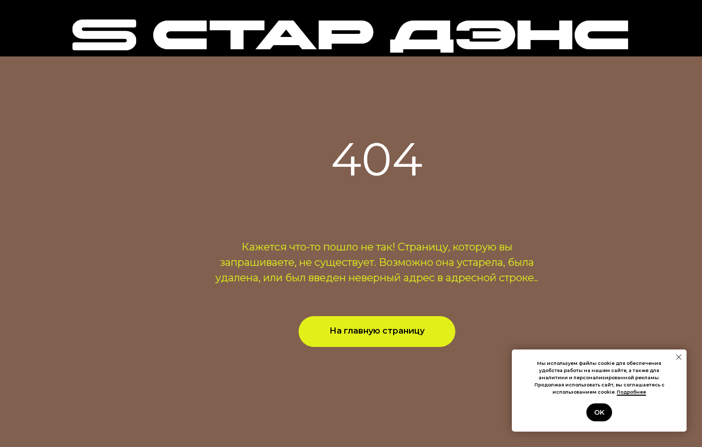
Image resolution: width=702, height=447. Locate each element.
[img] (104, 35)
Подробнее (631, 392)
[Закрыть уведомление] (679, 357)
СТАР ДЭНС (391, 39)
